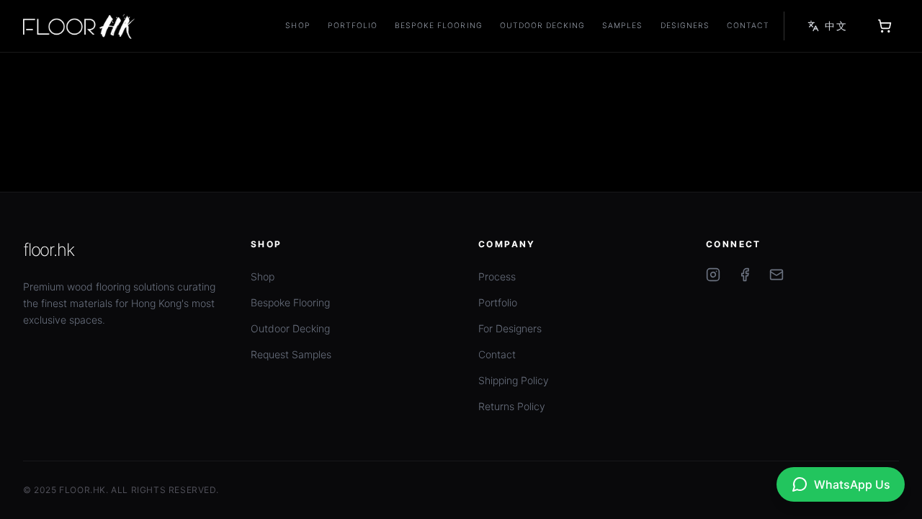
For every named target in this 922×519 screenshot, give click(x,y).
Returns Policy (511, 406)
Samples (622, 25)
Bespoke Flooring (439, 25)
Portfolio (352, 25)
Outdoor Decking (543, 25)
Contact (748, 25)
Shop (297, 25)
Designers (685, 25)
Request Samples (291, 354)
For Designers (510, 328)
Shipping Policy (513, 380)
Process (497, 276)
